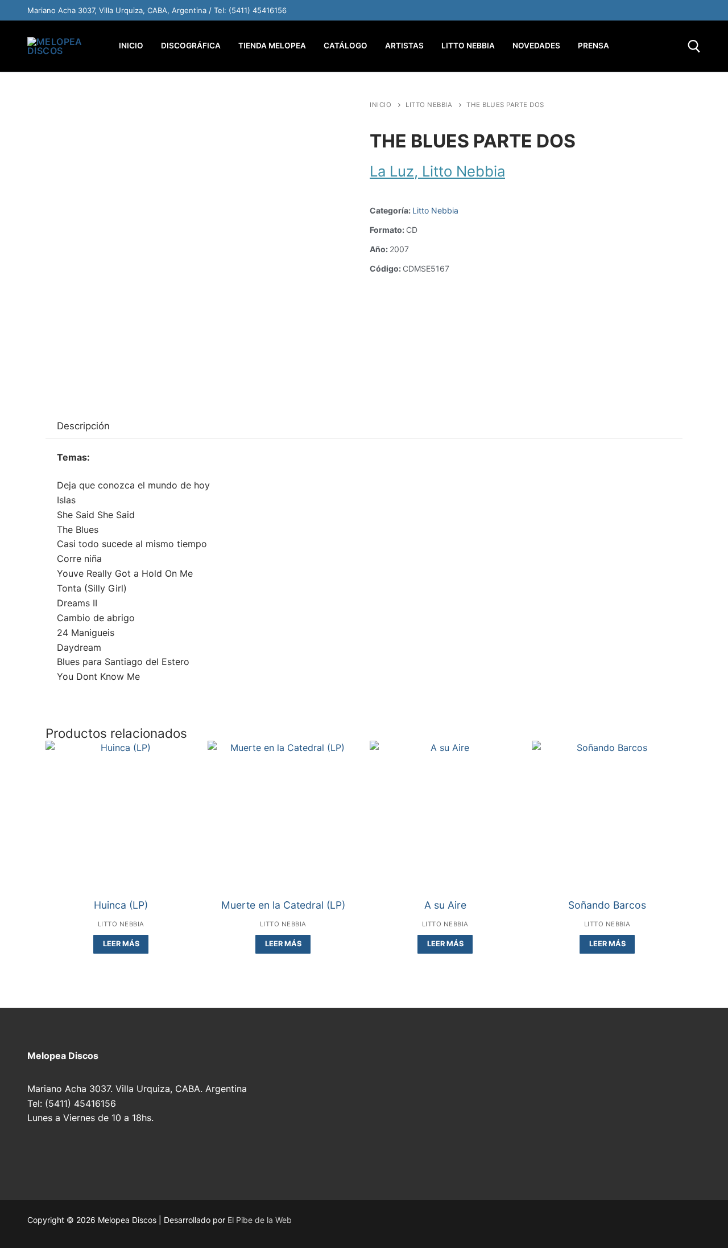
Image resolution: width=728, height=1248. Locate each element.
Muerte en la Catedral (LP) (283, 905)
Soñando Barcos (607, 905)
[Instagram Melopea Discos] (547, 10)
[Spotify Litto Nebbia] (619, 10)
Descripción (83, 426)
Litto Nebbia (429, 105)
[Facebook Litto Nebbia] (666, 10)
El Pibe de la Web (260, 1220)
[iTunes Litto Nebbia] (642, 10)
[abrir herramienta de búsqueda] (694, 46)
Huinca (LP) (121, 905)
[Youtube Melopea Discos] (595, 10)
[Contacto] (690, 10)
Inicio (380, 105)
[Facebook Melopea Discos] (571, 10)
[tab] (83, 427)
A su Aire (445, 905)
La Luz (392, 171)
